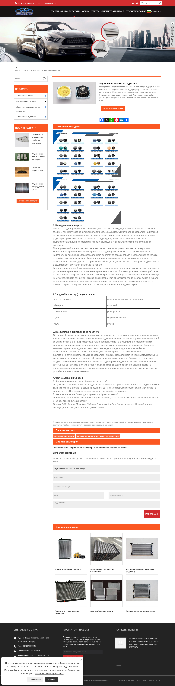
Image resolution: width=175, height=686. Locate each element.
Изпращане (151, 514)
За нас (64, 11)
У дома (55, 11)
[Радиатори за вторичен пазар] (142, 590)
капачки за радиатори (87, 436)
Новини (85, 11)
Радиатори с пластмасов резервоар (67, 612)
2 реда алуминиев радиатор (68, 569)
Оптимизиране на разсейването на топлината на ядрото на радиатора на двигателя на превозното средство (144, 641)
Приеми (51, 679)
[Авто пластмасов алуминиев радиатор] (142, 549)
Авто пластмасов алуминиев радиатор (140, 570)
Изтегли (95, 11)
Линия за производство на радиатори (28, 109)
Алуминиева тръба (24, 96)
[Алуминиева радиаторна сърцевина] (106, 549)
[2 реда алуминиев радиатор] (71, 549)
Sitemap (131, 680)
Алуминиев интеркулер (81, 447)
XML (144, 680)
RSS (138, 680)
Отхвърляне (35, 679)
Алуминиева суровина (26, 117)
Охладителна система (38, 70)
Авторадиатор (54, 70)
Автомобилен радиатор (101, 611)
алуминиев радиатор (64, 436)
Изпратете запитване (112, 11)
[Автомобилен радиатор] (106, 590)
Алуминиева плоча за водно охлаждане (38, 157)
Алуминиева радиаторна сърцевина (102, 570)
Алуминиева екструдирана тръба (38, 187)
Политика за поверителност (49, 673)
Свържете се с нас (136, 11)
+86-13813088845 (29, 646)
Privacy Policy (155, 680)
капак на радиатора (109, 436)
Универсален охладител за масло (110, 447)
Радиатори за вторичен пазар (140, 611)
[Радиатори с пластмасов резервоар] (71, 590)
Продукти (74, 11)
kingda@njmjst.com (49, 3)
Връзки (122, 680)
